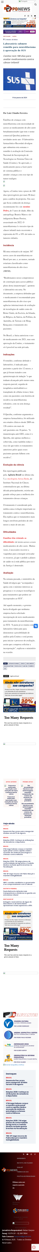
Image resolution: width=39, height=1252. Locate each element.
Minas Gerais (15, 830)
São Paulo (23, 845)
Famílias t (8, 538)
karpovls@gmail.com (22, 1236)
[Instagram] (28, 16)
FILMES (27, 820)
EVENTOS (23, 816)
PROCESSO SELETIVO (16, 838)
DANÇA (26, 800)
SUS (5, 668)
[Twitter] (23, 1154)
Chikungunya (26, 789)
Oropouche (12, 834)
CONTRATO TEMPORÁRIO (19, 797)
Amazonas (26, 787)
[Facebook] (25, 16)
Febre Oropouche (16, 820)
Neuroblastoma (8, 666)
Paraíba (26, 834)
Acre (11, 787)
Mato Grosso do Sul (16, 828)
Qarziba (25, 666)
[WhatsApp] (27, 104)
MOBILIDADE (25, 830)
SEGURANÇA (18, 849)
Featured (21, 818)
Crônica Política (14, 799)
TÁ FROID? (14, 851)
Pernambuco (18, 836)
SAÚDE (14, 36)
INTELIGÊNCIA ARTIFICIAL (14, 822)
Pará (20, 834)
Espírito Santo (23, 814)
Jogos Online (11, 824)
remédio (31, 666)
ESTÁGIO (14, 816)
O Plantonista (24, 832)
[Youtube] (35, 16)
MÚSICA (14, 832)
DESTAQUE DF (17, 804)
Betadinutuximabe (14, 663)
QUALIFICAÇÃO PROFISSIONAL (26, 840)
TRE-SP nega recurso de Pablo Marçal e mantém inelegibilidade (19, 875)
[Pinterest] (22, 104)
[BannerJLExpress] (20, 973)
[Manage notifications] (34, 1247)
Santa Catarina (12, 845)
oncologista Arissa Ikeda (18, 478)
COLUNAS (18, 791)
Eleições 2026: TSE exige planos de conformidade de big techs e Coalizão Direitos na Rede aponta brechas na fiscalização (18, 864)
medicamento (30, 663)
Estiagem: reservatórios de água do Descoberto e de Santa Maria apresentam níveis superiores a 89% (17, 904)
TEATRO (22, 851)
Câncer (23, 663)
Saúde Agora (21, 847)
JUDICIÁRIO (21, 824)
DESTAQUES (7, 36)
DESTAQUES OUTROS (14, 808)
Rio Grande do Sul (22, 844)
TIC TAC (11, 853)
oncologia (18, 666)
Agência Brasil (14, 676)
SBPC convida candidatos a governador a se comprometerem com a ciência (19, 883)
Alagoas (17, 787)
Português (24, 1)
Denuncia (18, 802)
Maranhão (14, 826)
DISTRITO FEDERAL (10, 888)
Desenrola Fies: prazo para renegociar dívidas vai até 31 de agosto (16, 1082)
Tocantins (20, 853)
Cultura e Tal (17, 800)
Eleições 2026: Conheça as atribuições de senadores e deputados (17, 1094)
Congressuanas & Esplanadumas (25, 795)
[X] (31, 16)
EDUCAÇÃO (23, 810)
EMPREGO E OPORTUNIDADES (17, 812)
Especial (13, 814)
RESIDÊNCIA (20, 842)
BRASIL (10, 789)
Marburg (22, 826)
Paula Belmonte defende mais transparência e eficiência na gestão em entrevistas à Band (19, 893)
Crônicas (24, 799)
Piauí (25, 836)
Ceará (17, 789)
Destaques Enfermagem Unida (26, 806)
